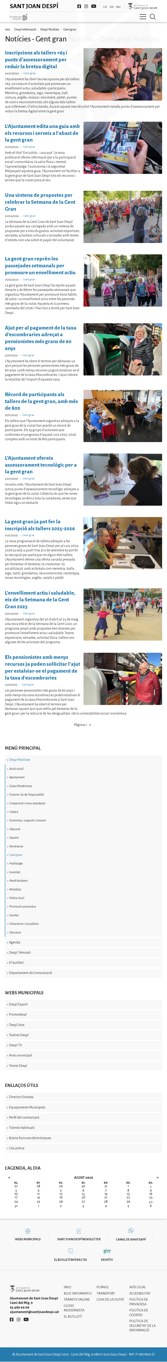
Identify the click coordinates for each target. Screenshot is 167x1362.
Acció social (16, 768)
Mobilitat (15, 889)
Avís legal (137, 1287)
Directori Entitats (21, 1097)
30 (151, 1202)
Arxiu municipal (20, 1055)
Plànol (103, 1287)
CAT (105, 7)
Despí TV (15, 1045)
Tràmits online (77, 1299)
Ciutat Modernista (20, 786)
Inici (7, 29)
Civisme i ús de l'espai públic (26, 794)
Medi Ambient (18, 880)
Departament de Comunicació (30, 973)
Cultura (13, 811)
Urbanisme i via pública (24, 923)
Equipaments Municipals (27, 1107)
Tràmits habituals (22, 1128)
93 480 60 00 (19, 1307)
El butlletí (16, 963)
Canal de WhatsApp (131, 1239)
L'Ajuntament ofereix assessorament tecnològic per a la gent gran (41, 465)
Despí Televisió (20, 952)
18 (38, 1198)
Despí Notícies (19, 760)
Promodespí (18, 1014)
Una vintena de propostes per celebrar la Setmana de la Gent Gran (40, 202)
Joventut (14, 872)
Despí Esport (18, 1004)
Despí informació (25, 29)
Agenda (14, 942)
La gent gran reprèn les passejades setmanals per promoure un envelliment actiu (40, 265)
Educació (14, 829)
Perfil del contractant (24, 1117)
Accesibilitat (140, 1293)
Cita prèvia (16, 1148)
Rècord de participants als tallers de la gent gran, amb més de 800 (41, 401)
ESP (112, 7)
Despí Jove (16, 1025)
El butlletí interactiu (70, 1259)
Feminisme (16, 846)
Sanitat (14, 915)
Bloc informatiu (78, 1293)
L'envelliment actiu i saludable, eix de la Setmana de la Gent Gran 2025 (40, 599)
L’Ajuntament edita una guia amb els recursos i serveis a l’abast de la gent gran (42, 133)
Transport (106, 1293)
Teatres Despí (19, 1035)
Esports (14, 837)
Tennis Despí (18, 1066)
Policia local (16, 898)
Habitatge (16, 863)
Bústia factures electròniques (30, 1138)
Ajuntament (16, 777)
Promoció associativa (22, 906)
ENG (118, 7)
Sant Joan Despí (34, 6)
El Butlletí (73, 1317)
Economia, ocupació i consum (27, 820)
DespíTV (107, 1259)
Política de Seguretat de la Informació (142, 1325)
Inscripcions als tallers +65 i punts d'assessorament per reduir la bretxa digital (36, 59)
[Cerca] (153, 17)
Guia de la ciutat (110, 1299)
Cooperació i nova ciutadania (27, 803)
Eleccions (15, 932)
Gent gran (15, 855)
